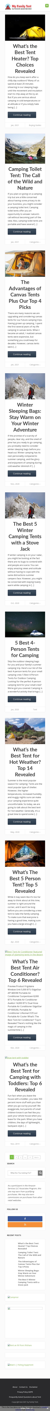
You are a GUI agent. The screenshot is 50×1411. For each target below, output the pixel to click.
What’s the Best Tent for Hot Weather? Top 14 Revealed (25, 762)
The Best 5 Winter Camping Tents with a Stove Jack (25, 537)
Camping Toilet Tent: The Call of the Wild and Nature (29, 1255)
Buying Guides (35, 125)
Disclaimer (33, 1387)
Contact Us (23, 1387)
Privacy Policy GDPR (25, 1392)
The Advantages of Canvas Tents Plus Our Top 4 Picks (25, 295)
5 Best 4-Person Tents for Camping (25, 649)
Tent (35, 709)
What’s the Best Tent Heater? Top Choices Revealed (25, 59)
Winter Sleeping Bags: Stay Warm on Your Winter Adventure (25, 417)
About (15, 1387)
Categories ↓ (35, 242)
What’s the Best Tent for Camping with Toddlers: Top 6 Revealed (25, 1077)
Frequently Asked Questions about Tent (25, 1397)
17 (30, 1157)
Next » (36, 1157)
